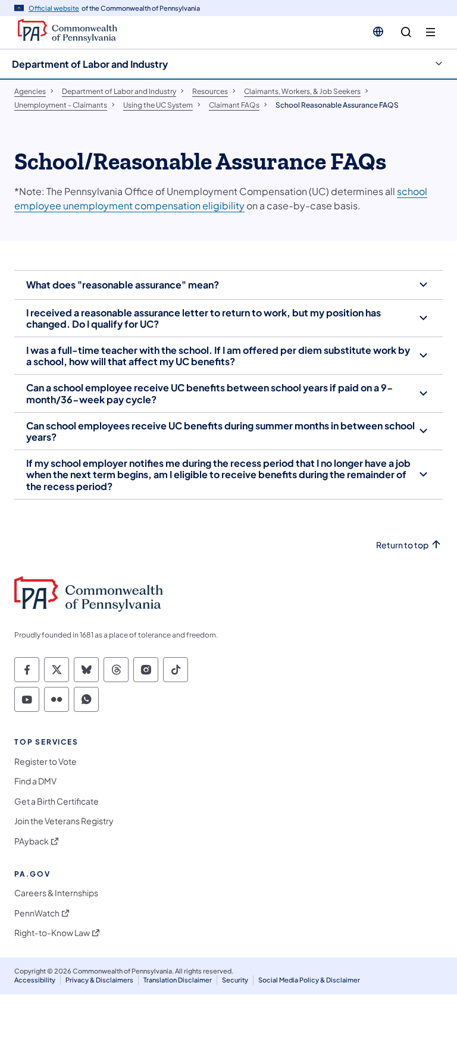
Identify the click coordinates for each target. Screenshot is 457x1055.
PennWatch (37, 913)
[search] (406, 32)
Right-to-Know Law (52, 933)
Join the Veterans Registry (64, 821)
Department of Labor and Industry (90, 64)
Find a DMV (35, 781)
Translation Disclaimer (177, 980)
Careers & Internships (56, 893)
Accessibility (34, 980)
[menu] (430, 32)
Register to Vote (45, 761)
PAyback (31, 841)
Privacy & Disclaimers (99, 980)
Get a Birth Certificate (56, 801)
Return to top (402, 545)
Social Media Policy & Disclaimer (309, 980)
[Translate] (378, 31)
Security (235, 980)
